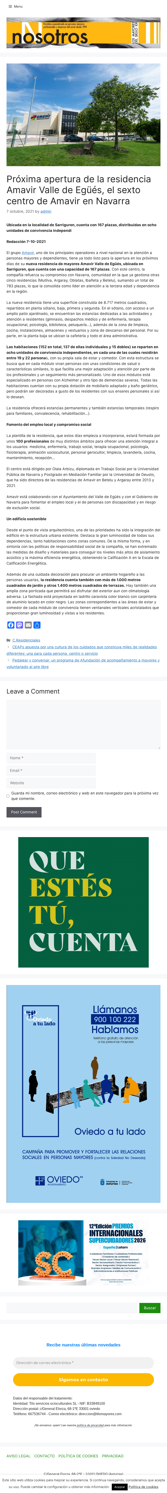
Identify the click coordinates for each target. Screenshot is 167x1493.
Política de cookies (143, 1487)
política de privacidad (90, 1425)
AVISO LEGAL (19, 1456)
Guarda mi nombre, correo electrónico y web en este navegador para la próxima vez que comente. (85, 796)
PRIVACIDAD (113, 1456)
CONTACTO (44, 1456)
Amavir (28, 253)
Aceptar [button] (119, 1487)
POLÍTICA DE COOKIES (78, 1456)
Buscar (150, 1308)
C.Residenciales (26, 640)
